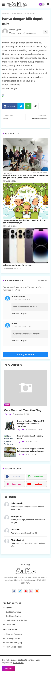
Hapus (24, 313)
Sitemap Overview (14, 634)
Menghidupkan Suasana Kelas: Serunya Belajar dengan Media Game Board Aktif (25, 176)
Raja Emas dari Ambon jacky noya (30, 437)
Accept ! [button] (8, 669)
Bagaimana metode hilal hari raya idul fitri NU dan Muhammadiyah (24, 221)
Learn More (18, 662)
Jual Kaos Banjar (13, 616)
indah (14, 323)
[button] (48, 4)
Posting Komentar (26, 354)
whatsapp (38, 477)
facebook (16, 477)
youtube (38, 484)
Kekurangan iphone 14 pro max (18, 265)
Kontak (9, 608)
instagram (16, 484)
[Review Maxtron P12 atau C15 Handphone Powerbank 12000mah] (10, 425)
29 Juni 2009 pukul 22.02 (21, 326)
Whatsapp (28, 106)
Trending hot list (13, 638)
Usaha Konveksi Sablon (16, 620)
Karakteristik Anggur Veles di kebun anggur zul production (30, 449)
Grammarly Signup (14, 642)
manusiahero (18, 296)
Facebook (11, 106)
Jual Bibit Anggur (13, 612)
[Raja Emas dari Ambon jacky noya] (10, 440)
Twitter (20, 106)
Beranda (5, 13)
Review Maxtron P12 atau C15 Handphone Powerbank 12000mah (30, 423)
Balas (16, 313)
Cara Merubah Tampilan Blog (22, 410)
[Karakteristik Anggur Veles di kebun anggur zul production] (10, 452)
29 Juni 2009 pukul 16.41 (21, 299)
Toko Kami (10, 624)
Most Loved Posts (14, 647)
